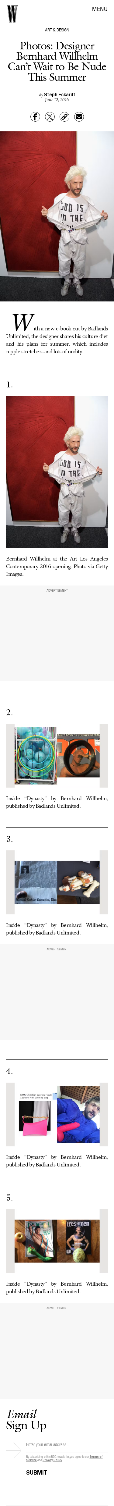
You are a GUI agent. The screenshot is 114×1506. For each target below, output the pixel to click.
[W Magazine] (12, 14)
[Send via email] (79, 117)
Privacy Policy (52, 1460)
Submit (36, 1471)
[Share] (35, 117)
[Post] (50, 117)
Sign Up (26, 1419)
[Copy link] (64, 117)
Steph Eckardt (59, 94)
